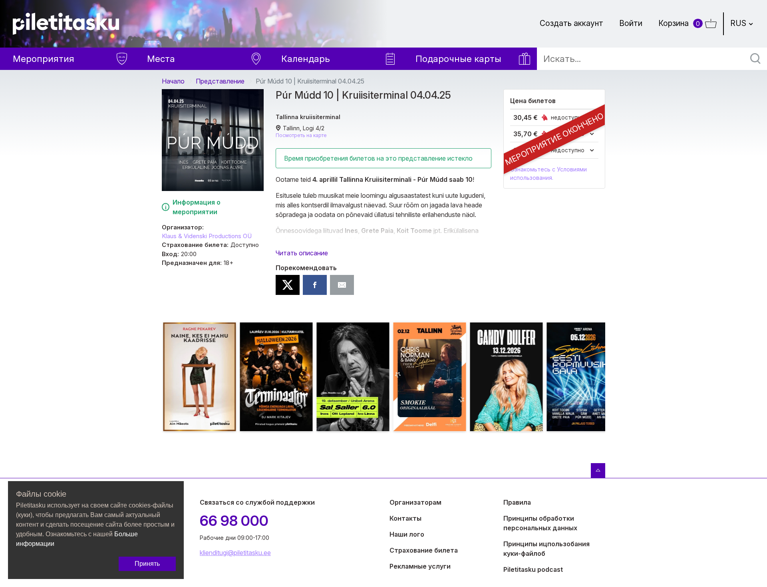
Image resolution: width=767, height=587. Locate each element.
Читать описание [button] (302, 253)
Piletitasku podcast (533, 569)
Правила (517, 502)
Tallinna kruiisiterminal (308, 116)
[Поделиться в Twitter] (288, 285)
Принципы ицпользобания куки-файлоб (546, 548)
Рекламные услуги (420, 566)
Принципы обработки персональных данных (540, 523)
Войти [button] (630, 23)
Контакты (405, 518)
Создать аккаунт (571, 23)
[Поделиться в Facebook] (315, 285)
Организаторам (415, 502)
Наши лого (406, 534)
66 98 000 (234, 520)
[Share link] (342, 285)
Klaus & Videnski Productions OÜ (207, 236)
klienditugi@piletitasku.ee (235, 553)
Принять (147, 563)
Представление (220, 81)
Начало (173, 81)
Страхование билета (423, 550)
